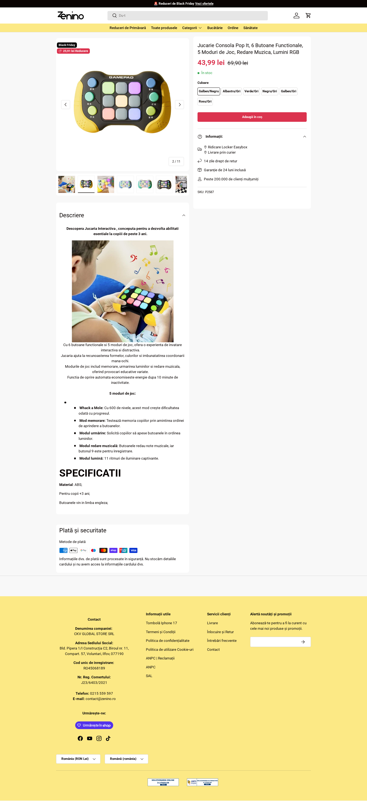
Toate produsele (164, 28)
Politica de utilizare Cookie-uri (169, 649)
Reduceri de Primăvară (128, 28)
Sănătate (250, 28)
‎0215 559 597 (101, 693)
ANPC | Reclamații (160, 658)
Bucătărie (215, 28)
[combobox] (187, 15)
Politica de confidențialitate (167, 640)
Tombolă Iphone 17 (161, 623)
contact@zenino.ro (101, 699)
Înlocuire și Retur (220, 632)
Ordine (233, 28)
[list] (122, 104)
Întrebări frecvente (222, 640)
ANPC (150, 667)
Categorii (189, 28)
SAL (149, 676)
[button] (308, 15)
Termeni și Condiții (160, 632)
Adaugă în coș (252, 117)
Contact (213, 649)
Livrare (212, 623)
